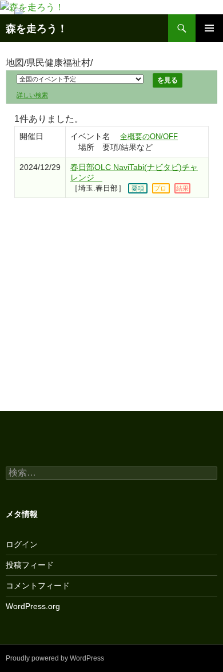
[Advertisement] (111, 298)
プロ (160, 188)
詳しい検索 (32, 95)
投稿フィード (30, 565)
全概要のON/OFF (149, 137)
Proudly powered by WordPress (55, 658)
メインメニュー (209, 28)
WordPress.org (33, 606)
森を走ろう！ (36, 28)
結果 (182, 188)
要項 (138, 188)
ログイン (22, 544)
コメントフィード (38, 585)
